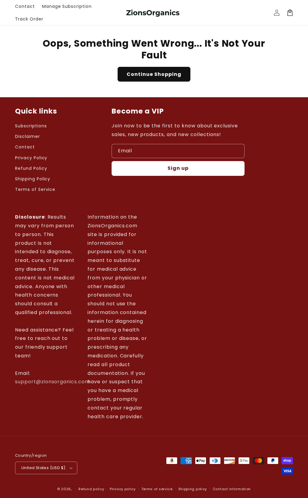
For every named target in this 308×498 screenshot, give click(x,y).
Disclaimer (27, 136)
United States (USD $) (43, 468)
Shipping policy (192, 489)
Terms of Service (35, 189)
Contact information (232, 489)
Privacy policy (123, 489)
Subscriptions (31, 126)
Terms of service (157, 489)
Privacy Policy (31, 158)
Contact (25, 147)
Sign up (178, 168)
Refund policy (91, 489)
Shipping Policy (32, 179)
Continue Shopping (154, 74)
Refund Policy (31, 168)
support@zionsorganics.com (52, 381)
